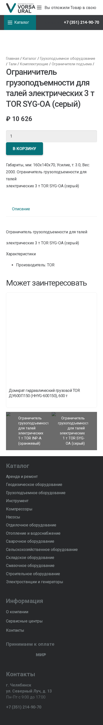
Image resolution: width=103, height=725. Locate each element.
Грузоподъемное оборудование (36, 492)
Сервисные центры (24, 621)
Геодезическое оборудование (34, 484)
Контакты (15, 630)
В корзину (24, 148)
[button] (47, 22)
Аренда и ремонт (22, 476)
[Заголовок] (25, 716)
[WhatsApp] (16, 716)
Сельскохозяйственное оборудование (42, 549)
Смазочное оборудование (30, 565)
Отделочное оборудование (31, 525)
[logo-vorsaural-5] (20, 7)
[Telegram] (8, 716)
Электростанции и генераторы (34, 581)
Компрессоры (19, 509)
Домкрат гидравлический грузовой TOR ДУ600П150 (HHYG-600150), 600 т (44, 393)
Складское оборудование (30, 557)
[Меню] (39, 7)
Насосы (13, 517)
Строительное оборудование (33, 573)
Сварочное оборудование (30, 541)
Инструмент (17, 500)
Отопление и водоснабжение (33, 533)
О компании (17, 611)
